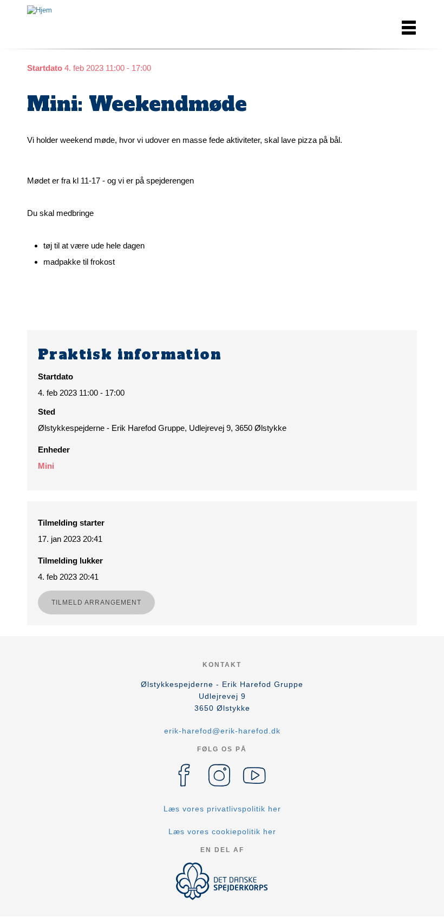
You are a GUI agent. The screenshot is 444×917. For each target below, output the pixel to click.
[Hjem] (76, 10)
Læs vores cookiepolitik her (222, 831)
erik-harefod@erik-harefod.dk (222, 730)
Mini (46, 465)
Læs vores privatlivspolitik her (222, 808)
